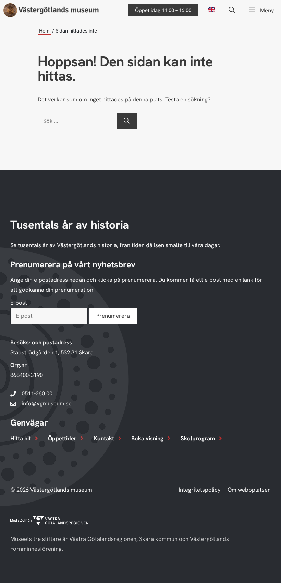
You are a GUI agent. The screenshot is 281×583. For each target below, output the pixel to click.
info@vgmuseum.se (47, 403)
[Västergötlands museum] (51, 10)
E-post (18, 302)
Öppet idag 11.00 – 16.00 (163, 10)
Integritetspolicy (200, 489)
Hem (44, 30)
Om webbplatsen (249, 489)
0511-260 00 (37, 393)
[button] (232, 10)
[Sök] (127, 121)
